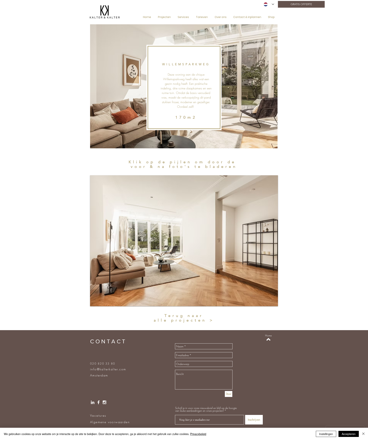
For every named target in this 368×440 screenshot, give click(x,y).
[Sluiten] (363, 434)
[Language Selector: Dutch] (269, 4)
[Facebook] (98, 402)
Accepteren (349, 434)
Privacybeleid (198, 434)
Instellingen (326, 434)
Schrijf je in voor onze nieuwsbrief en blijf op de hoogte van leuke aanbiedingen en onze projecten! (206, 409)
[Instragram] (104, 402)
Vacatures (98, 415)
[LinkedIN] (92, 402)
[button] (184, 240)
